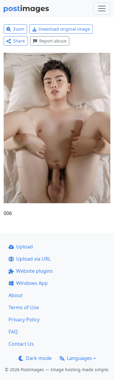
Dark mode (39, 358)
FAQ (13, 331)
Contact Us (21, 344)
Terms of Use (24, 307)
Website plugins (34, 271)
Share (19, 41)
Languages (79, 358)
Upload (24, 246)
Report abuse (53, 41)
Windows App (32, 283)
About (15, 295)
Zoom (18, 29)
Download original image (64, 29)
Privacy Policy (24, 319)
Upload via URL (33, 258)
